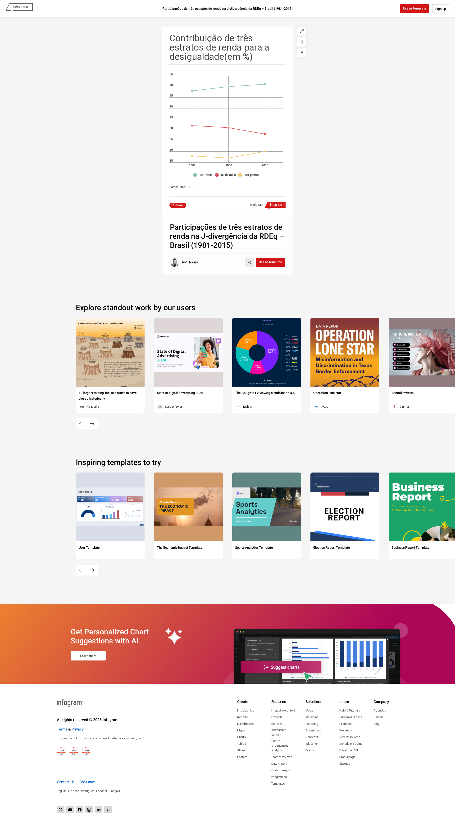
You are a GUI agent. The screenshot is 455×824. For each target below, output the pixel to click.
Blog (376, 724)
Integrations (279, 777)
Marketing (311, 717)
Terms (62, 729)
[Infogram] (19, 8)
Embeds (276, 717)
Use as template (415, 8)
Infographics (245, 710)
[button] (204, 175)
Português (87, 791)
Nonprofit (311, 737)
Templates (278, 783)
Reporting (311, 724)
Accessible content (278, 732)
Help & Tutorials (349, 710)
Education (311, 743)
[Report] (301, 52)
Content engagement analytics (279, 745)
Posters (242, 757)
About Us (379, 710)
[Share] (301, 42)
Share (179, 205)
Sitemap (344, 763)
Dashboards (245, 724)
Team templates (281, 757)
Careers (378, 717)
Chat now (87, 782)
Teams (309, 750)
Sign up (440, 9)
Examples (345, 724)
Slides (241, 750)
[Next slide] (92, 423)
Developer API (348, 750)
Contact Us (65, 782)
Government (313, 730)
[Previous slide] (81, 423)
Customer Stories (350, 717)
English (61, 791)
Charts (241, 737)
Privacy (78, 729)
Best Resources (349, 737)
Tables (241, 743)
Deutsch (73, 791)
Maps (241, 730)
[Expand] (301, 31)
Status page (347, 757)
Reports (242, 717)
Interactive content (283, 710)
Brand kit (277, 724)
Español (101, 791)
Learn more (88, 656)
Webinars (345, 730)
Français (114, 791)
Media (309, 710)
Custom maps (280, 770)
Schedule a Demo (351, 743)
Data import (279, 763)
